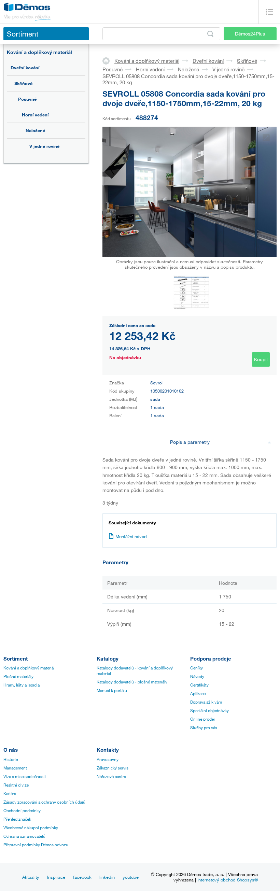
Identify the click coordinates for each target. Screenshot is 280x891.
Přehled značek (17, 819)
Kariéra (9, 793)
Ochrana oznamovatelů (24, 836)
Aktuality (30, 877)
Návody (197, 676)
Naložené (35, 130)
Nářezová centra (111, 776)
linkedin (107, 877)
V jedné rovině (44, 146)
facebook (82, 877)
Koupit (261, 359)
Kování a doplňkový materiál (39, 52)
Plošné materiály (18, 676)
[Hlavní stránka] (108, 60)
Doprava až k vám (206, 702)
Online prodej (202, 719)
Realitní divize (16, 785)
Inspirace (56, 877)
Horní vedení (35, 114)
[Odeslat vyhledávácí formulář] (210, 34)
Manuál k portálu (112, 690)
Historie (10, 759)
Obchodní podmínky (22, 810)
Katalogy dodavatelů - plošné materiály (132, 681)
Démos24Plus (250, 34)
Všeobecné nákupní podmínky (30, 827)
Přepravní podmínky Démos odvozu (35, 844)
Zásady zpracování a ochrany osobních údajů (44, 802)
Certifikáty (199, 685)
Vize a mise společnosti (24, 776)
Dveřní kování (25, 67)
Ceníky (196, 667)
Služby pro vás (203, 727)
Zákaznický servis (112, 767)
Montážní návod (131, 536)
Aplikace (198, 693)
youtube (131, 877)
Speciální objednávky (209, 710)
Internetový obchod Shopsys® (227, 879)
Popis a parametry (190, 442)
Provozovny (107, 759)
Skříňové (23, 83)
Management (15, 767)
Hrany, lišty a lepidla (21, 685)
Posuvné (27, 99)
